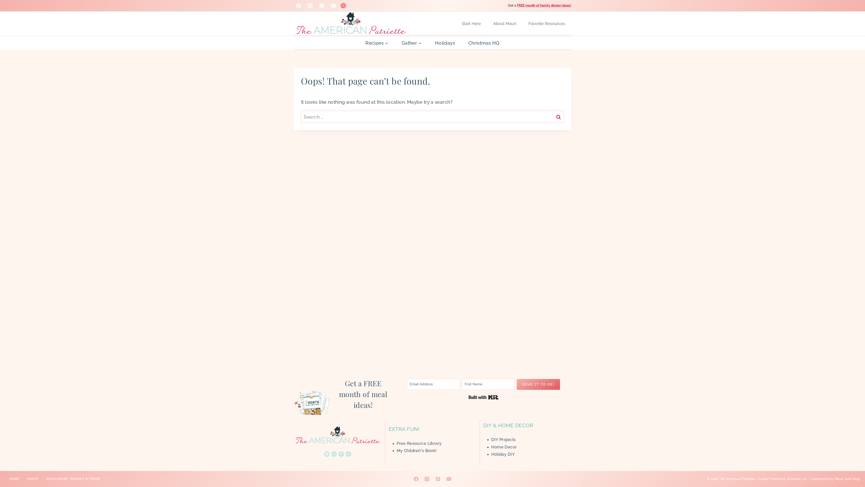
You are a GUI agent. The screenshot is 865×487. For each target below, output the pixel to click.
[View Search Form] (343, 6)
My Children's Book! (417, 450)
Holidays (445, 43)
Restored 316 (797, 479)
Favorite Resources (546, 23)
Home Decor (504, 447)
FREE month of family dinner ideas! (544, 5)
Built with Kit (484, 397)
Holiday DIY (503, 454)
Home (14, 478)
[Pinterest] (322, 5)
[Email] (333, 5)
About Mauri (504, 23)
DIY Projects (503, 439)
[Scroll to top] (853, 468)
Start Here (471, 23)
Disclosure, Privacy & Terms (73, 478)
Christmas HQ (484, 43)
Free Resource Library (419, 443)
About (33, 478)
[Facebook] (298, 5)
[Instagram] (310, 5)
